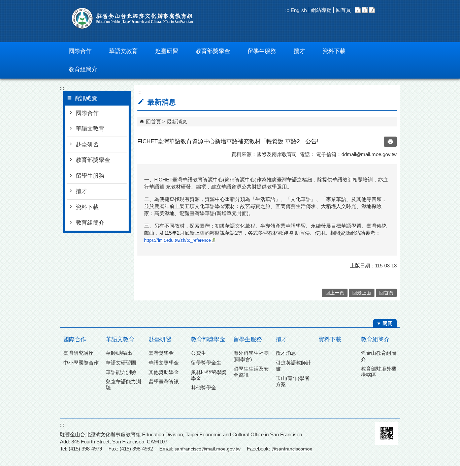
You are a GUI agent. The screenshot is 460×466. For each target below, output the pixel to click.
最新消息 (177, 121)
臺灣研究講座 (78, 353)
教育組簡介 (90, 223)
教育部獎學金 (93, 160)
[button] (385, 323)
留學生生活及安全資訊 (251, 372)
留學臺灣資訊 (164, 381)
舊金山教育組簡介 (378, 356)
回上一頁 (334, 292)
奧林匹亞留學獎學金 (208, 375)
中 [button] (365, 10)
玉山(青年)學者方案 (292, 381)
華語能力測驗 (121, 372)
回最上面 (361, 292)
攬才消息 (286, 353)
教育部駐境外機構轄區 (378, 372)
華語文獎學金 (164, 363)
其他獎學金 (203, 387)
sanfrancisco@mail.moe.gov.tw (207, 449)
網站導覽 (321, 10)
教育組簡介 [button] (83, 69)
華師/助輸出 (119, 353)
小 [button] (358, 10)
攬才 (81, 191)
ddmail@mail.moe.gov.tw (369, 154)
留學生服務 (90, 176)
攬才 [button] (299, 51)
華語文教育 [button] (123, 51)
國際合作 (87, 113)
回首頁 (343, 10)
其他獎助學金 (164, 372)
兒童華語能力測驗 (123, 384)
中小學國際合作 (81, 363)
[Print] (390, 142)
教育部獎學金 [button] (213, 51)
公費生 (198, 353)
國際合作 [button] (80, 51)
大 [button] (372, 10)
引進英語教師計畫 (293, 366)
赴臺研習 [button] (166, 51)
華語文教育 (90, 128)
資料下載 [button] (334, 51)
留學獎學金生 (206, 363)
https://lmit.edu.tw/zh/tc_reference (177, 240)
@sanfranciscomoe (292, 449)
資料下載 (87, 207)
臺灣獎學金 (161, 353)
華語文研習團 (121, 363)
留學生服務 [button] (262, 51)
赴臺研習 (87, 144)
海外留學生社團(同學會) (251, 356)
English (298, 10)
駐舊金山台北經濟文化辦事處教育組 (132, 18)
